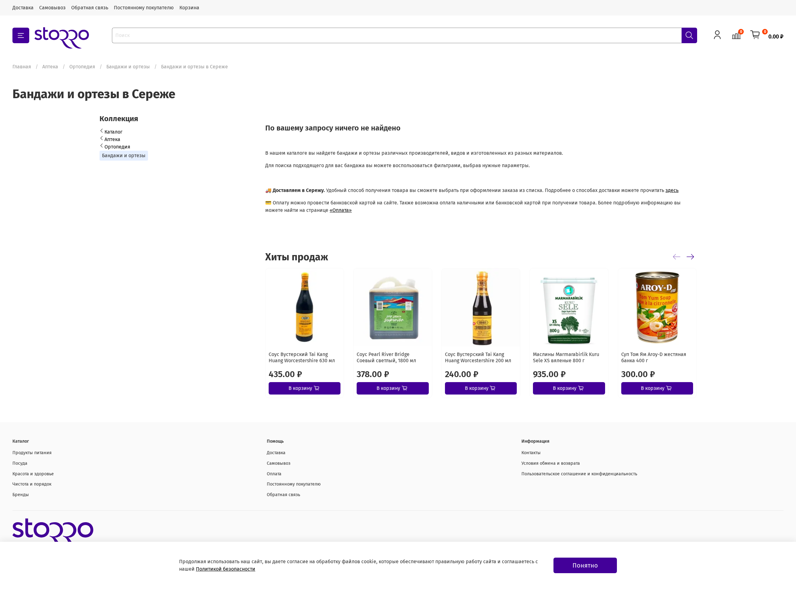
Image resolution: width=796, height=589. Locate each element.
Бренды (20, 494)
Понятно (585, 565)
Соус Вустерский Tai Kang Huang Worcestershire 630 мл (302, 358)
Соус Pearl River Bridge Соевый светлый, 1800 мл (386, 358)
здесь (671, 190)
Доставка (23, 8)
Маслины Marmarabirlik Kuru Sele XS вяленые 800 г (566, 358)
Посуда (19, 463)
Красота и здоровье (33, 474)
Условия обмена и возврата (550, 463)
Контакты (531, 452)
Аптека (50, 67)
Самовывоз (52, 8)
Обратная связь (89, 8)
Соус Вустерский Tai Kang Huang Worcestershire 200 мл (478, 358)
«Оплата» (341, 210)
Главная (21, 67)
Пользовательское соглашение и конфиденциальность (579, 474)
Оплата (274, 474)
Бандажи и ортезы (128, 67)
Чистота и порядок (31, 484)
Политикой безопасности (225, 569)
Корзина (189, 8)
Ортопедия (82, 67)
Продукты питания (32, 452)
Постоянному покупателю (144, 8)
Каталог (113, 132)
